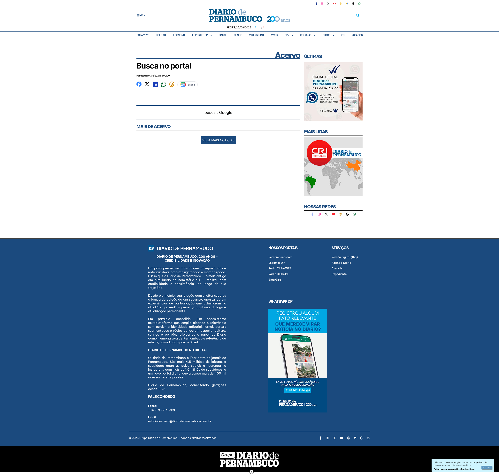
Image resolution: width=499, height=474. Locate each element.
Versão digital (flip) (345, 257)
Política (161, 35)
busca (210, 112)
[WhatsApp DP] (359, 3)
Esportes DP (200, 35)
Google (225, 112)
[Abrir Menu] (137, 15)
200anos (357, 35)
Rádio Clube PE (278, 274)
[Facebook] (318, 3)
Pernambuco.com (280, 257)
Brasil (223, 35)
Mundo (238, 35)
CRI (343, 35)
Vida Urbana (256, 35)
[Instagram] (322, 3)
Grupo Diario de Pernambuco (158, 438)
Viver (274, 35)
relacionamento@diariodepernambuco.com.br (179, 421)
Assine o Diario (341, 263)
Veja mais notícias (218, 140)
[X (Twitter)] (328, 3)
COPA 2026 (142, 35)
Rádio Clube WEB (280, 268)
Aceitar (487, 467)
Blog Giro (274, 279)
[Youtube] (334, 3)
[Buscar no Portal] (358, 15)
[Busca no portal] (139, 84)
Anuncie (337, 268)
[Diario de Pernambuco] (249, 15)
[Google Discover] (347, 3)
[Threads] (341, 3)
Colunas (305, 35)
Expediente (339, 274)
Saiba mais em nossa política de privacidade (454, 469)
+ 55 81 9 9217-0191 (161, 410)
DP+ (287, 35)
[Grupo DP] (249, 459)
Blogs (326, 35)
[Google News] (353, 3)
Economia (179, 35)
